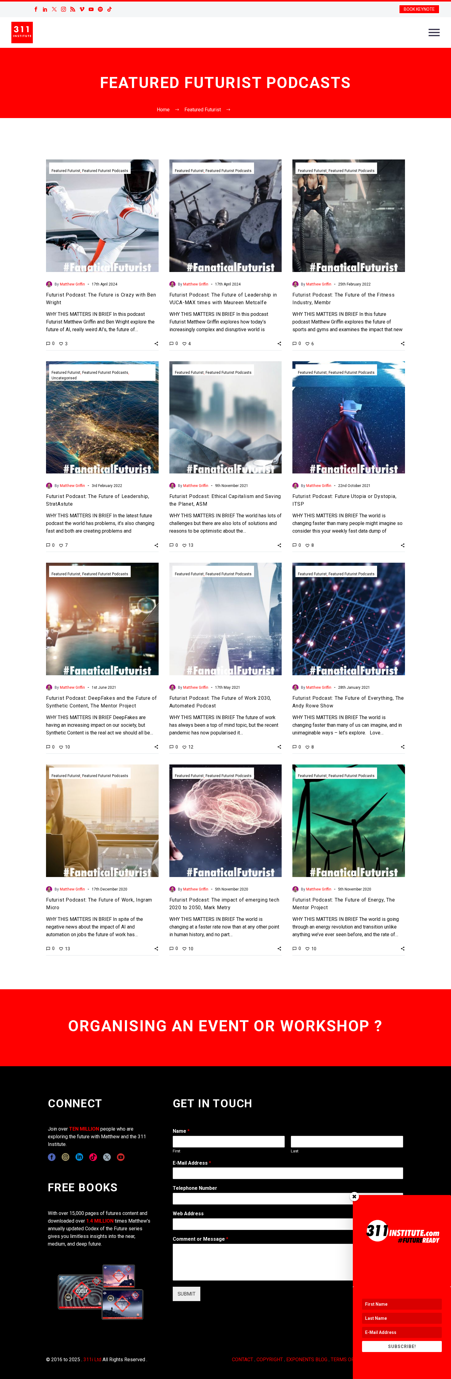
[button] (156, 343)
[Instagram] (63, 9)
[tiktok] (93, 1157)
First (176, 1151)
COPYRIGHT (269, 1359)
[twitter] (107, 1157)
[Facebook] (35, 9)
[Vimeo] (82, 9)
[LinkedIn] (45, 9)
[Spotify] (100, 9)
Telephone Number (195, 1188)
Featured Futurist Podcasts (105, 171)
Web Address (188, 1213)
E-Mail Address (192, 1163)
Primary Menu (434, 32)
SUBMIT (186, 1294)
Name (181, 1131)
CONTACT (242, 1359)
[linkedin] (79, 1157)
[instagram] (65, 1157)
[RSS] (72, 9)
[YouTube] (91, 9)
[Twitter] (54, 9)
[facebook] (52, 1157)
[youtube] (121, 1157)
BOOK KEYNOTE (419, 9)
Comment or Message (200, 1239)
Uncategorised (64, 378)
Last (295, 1151)
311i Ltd (92, 1359)
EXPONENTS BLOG (306, 1359)
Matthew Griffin (72, 284)
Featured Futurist (66, 171)
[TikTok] (109, 9)
